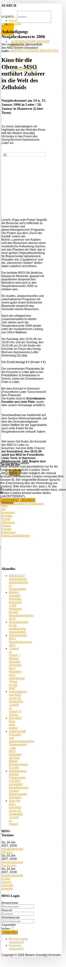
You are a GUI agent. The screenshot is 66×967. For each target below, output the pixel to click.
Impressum (36, 503)
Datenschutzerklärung (14, 503)
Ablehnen (27, 500)
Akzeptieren (9, 500)
